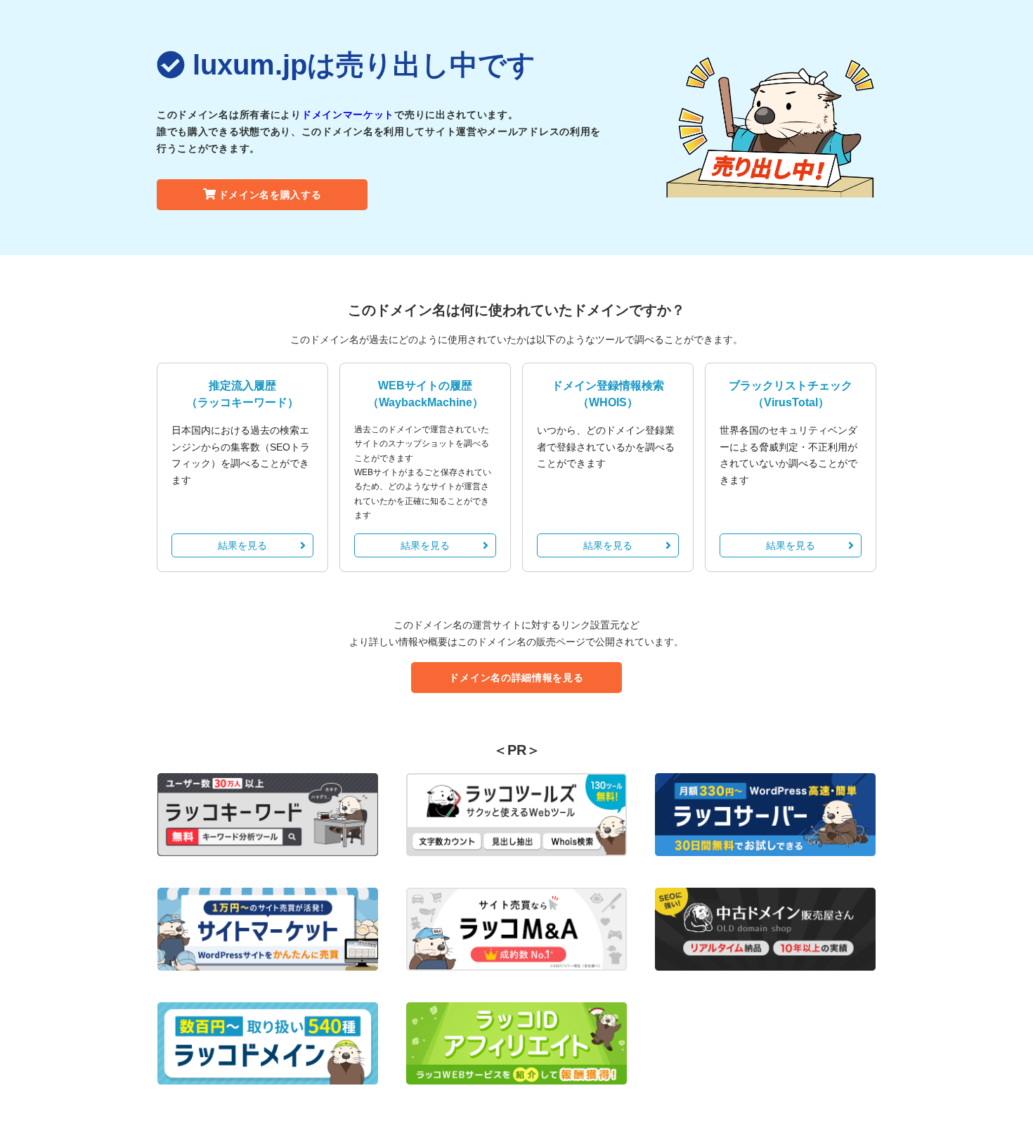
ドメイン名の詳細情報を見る (516, 677)
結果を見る (242, 545)
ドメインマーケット (347, 114)
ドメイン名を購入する (270, 194)
